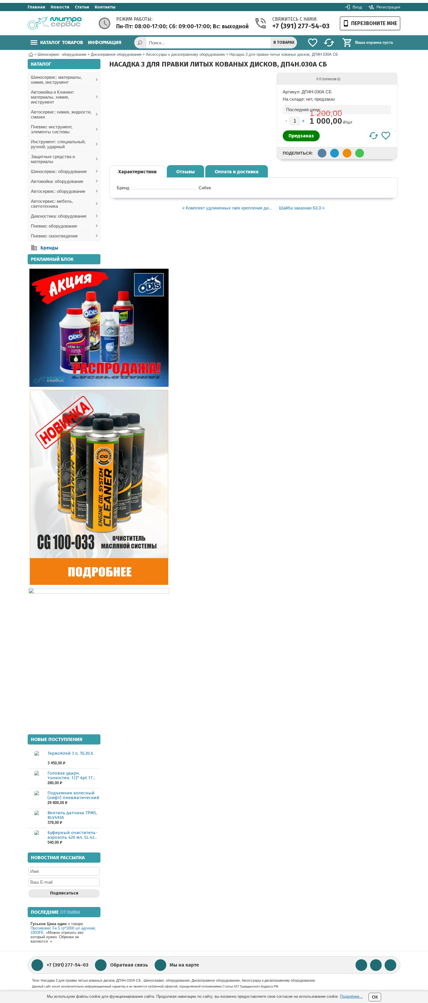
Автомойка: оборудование (57, 181)
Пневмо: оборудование (54, 225)
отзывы (70, 912)
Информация (104, 42)
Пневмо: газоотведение (54, 235)
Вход (357, 7)
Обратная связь (129, 965)
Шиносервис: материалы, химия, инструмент (56, 80)
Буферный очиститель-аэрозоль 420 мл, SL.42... (72, 835)
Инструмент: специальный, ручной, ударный (58, 144)
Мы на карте (184, 965)
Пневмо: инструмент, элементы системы (51, 129)
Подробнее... (351, 996)
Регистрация (388, 7)
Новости (60, 7)
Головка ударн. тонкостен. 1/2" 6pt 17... (71, 775)
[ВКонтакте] (361, 965)
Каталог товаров (61, 42)
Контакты (105, 7)
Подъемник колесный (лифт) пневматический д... (73, 797)
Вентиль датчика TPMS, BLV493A (72, 815)
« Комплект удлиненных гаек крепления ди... (227, 207)
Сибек (205, 187)
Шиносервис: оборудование (59, 171)
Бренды (49, 248)
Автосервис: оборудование (58, 191)
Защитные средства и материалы (53, 159)
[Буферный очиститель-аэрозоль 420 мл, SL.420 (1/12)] (37, 838)
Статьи (82, 7)
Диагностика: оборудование (58, 216)
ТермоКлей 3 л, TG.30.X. (70, 753)
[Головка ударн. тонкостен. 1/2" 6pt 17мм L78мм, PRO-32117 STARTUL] (37, 778)
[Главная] (31, 54)
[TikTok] (390, 965)
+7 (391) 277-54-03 (295, 26)
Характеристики (137, 172)
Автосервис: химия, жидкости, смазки (61, 114)
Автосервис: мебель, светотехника (52, 204)
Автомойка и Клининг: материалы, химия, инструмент (52, 97)
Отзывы (185, 172)
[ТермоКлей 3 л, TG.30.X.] (37, 758)
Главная (36, 7)
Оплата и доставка (237, 172)
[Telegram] (376, 965)
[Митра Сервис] (55, 23)
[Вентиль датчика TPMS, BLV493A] (37, 818)
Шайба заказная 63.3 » (301, 207)
